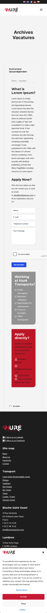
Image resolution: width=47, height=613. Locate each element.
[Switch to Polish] (38, 2)
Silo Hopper (7, 487)
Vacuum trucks (9, 500)
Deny (23, 604)
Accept (23, 597)
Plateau (6, 480)
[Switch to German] (34, 2)
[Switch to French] (31, 2)
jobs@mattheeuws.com (23, 195)
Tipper (5, 493)
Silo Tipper (7, 490)
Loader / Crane (9, 497)
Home (14, 81)
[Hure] (11, 9)
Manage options (21, 590)
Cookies (22, 609)
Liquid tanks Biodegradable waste (16, 477)
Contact (6, 464)
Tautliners (7, 483)
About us (6, 457)
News (5, 454)
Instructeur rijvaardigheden (18, 70)
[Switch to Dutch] (24, 2)
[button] (43, 552)
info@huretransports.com (13, 530)
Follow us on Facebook (15, 441)
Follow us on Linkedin (14, 437)
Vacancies (7, 460)
